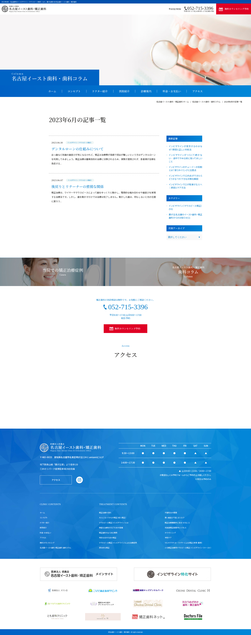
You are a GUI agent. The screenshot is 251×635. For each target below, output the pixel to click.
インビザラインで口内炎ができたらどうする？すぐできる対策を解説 (185, 177)
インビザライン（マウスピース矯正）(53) (185, 207)
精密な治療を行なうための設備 (111, 527)
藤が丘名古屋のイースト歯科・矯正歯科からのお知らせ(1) (185, 216)
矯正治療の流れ (105, 512)
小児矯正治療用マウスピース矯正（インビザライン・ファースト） (188, 547)
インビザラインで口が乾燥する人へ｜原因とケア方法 (185, 186)
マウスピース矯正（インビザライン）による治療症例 (118, 542)
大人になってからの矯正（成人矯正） (112, 517)
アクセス (197, 91)
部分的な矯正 (104, 547)
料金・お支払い (172, 91)
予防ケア (168, 537)
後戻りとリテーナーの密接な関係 (77, 186)
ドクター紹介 (100, 91)
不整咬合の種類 (171, 512)
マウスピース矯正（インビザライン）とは (113, 522)
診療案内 (146, 91)
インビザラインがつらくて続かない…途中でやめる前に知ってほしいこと (185, 158)
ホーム (52, 91)
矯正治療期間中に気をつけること (177, 522)
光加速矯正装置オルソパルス (175, 527)
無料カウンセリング (47, 542)
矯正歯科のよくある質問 (108, 532)
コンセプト (74, 91)
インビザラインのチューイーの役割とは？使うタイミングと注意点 (185, 168)
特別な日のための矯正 (107, 537)
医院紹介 (124, 91)
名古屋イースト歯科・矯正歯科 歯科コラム (55, 547)
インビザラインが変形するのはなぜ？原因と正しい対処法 (185, 148)
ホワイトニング (170, 532)
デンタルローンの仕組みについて (77, 148)
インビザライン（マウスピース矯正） (79, 142)
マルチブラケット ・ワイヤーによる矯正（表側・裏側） (183, 542)
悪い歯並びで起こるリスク (174, 517)
